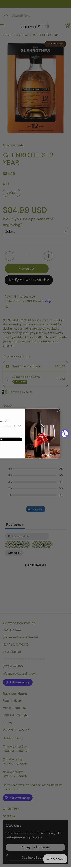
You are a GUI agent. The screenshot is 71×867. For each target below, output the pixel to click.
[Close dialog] (58, 411)
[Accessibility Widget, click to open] (65, 433)
